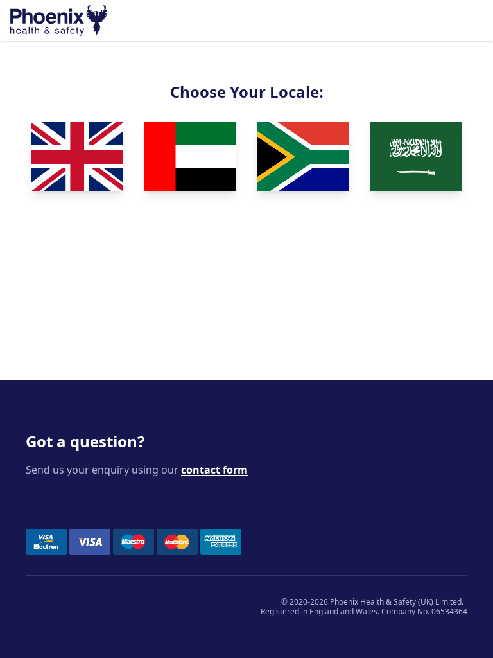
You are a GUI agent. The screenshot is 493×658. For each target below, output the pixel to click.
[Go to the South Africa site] (303, 156)
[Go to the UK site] (77, 156)
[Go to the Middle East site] (190, 156)
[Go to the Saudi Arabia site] (416, 156)
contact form (214, 470)
